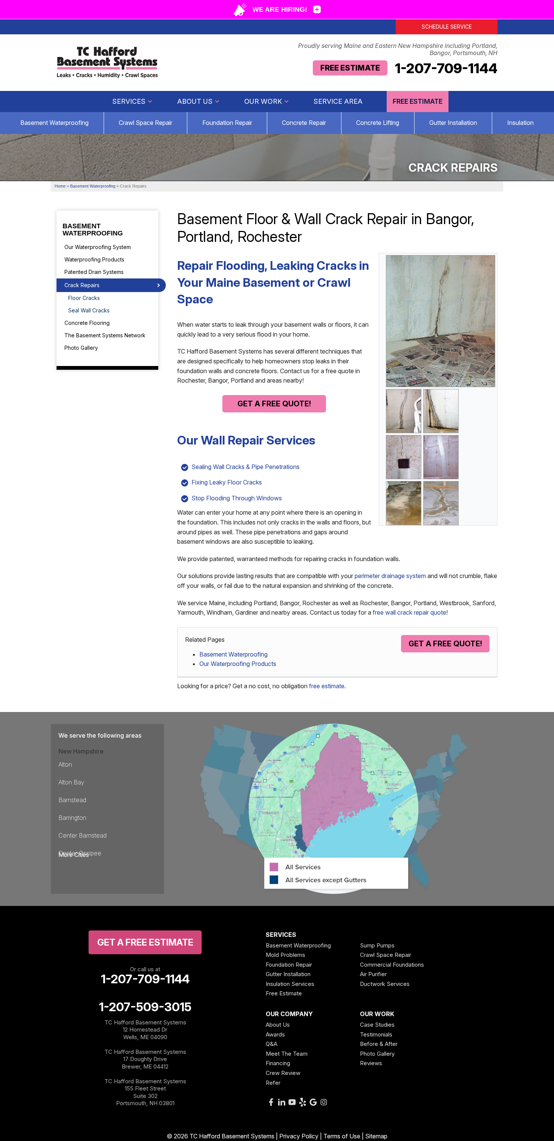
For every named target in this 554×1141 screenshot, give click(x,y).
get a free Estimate (145, 942)
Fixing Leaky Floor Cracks (226, 482)
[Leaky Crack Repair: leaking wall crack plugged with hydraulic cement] (441, 410)
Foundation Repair (227, 122)
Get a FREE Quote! (274, 403)
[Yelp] (302, 1102)
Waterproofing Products (94, 259)
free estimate (326, 686)
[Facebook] (270, 1102)
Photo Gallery (81, 347)
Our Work (263, 101)
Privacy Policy (298, 1136)
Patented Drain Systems (94, 272)
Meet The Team (287, 1053)
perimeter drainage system (390, 576)
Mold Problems (285, 954)
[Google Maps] (313, 1102)
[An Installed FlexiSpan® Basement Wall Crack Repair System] (441, 456)
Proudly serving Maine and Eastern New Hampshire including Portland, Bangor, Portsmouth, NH (397, 49)
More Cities (73, 854)
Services (128, 101)
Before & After (379, 1043)
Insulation (520, 122)
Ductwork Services (385, 983)
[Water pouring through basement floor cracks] (403, 502)
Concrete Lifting (377, 122)
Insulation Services (290, 983)
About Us (195, 101)
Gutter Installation (453, 122)
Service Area (338, 101)
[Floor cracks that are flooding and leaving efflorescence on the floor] (441, 502)
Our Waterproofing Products (237, 663)
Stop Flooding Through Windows (236, 498)
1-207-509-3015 (145, 1007)
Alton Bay (71, 782)
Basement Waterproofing (54, 122)
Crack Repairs (81, 285)
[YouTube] (292, 1102)
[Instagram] (323, 1102)
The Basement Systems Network (104, 335)
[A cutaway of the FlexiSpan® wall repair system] (403, 456)
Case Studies (377, 1024)
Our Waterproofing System (97, 247)
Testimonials (376, 1034)
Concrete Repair (304, 122)
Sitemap (376, 1136)
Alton (65, 764)
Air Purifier (373, 974)
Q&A (271, 1043)
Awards (275, 1034)
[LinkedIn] (281, 1102)
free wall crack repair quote (409, 612)
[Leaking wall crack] (440, 320)
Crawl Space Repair (145, 122)
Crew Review (283, 1072)
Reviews (371, 1063)
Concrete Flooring (87, 323)
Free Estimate (350, 67)
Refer (273, 1082)
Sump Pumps (377, 945)
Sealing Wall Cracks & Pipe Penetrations (245, 467)
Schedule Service (447, 26)
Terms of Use (341, 1136)
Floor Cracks (84, 298)
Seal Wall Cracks (89, 310)
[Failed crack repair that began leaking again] (403, 410)
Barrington (72, 817)
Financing (278, 1063)
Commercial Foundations (392, 964)
